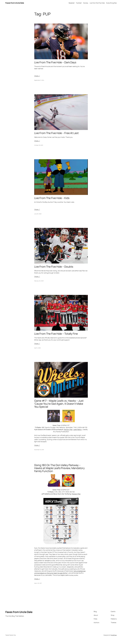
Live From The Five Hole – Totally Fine (56, 333)
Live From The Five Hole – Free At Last (56, 133)
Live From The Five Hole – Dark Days (55, 62)
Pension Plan (68, 429)
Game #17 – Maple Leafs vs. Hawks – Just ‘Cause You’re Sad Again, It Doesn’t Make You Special (59, 403)
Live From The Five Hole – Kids (51, 197)
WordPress (114, 635)
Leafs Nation (77, 429)
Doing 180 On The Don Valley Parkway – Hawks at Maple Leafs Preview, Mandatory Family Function (59, 468)
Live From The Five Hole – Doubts (53, 266)
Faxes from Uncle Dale (14, 3)
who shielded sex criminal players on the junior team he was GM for (60, 572)
